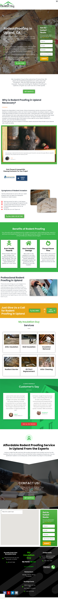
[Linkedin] (12, 593)
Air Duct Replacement (29, 370)
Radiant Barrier (11, 369)
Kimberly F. (45, 412)
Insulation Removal (46, 348)
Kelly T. (16, 414)
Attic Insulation (11, 347)
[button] (57, 1)
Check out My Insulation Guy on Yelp (47, 590)
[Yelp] (8, 593)
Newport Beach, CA (18, 415)
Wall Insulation (29, 347)
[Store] (16, 593)
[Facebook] (5, 593)
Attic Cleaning (46, 369)
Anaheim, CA (44, 413)
